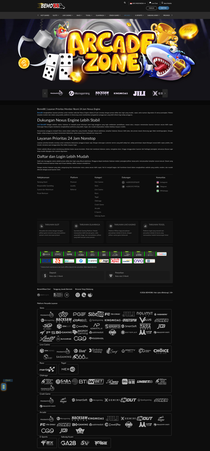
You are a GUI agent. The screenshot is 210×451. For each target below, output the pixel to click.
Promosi (166, 15)
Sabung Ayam (153, 15)
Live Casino (67, 15)
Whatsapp (164, 191)
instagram (163, 182)
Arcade (127, 15)
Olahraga (100, 15)
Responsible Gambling (45, 186)
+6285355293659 (132, 182)
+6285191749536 (132, 186)
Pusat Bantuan (42, 193)
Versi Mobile (168, 3)
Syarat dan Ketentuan (45, 189)
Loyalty (73, 186)
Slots (55, 15)
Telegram (163, 186)
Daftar (163, 8)
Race (79, 15)
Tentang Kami (42, 182)
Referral (73, 189)
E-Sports (139, 15)
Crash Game (114, 15)
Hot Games (45, 15)
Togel (88, 15)
